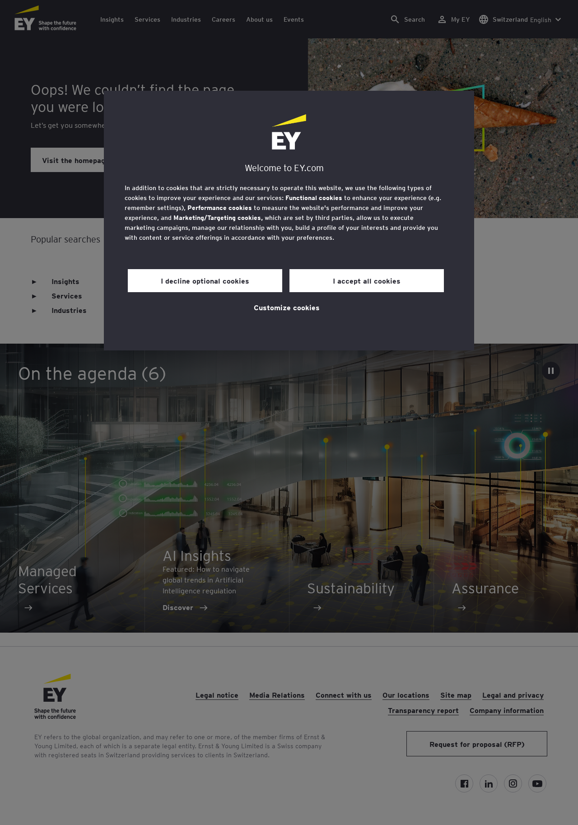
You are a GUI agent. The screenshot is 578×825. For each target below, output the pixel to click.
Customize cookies (287, 307)
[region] (289, 220)
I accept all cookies (367, 280)
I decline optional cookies (205, 280)
